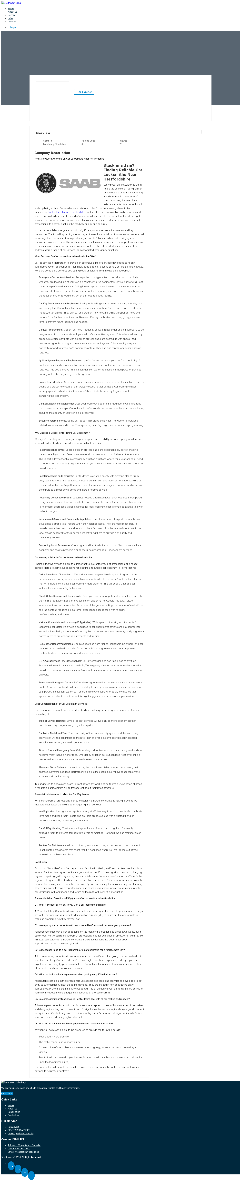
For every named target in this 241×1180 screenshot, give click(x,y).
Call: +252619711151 (19, 1148)
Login (13, 27)
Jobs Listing (14, 1112)
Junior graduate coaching (21, 1133)
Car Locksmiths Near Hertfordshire (67, 212)
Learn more (7, 1093)
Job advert (13, 1127)
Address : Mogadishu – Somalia (24, 1145)
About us (12, 11)
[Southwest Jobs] (11, 3)
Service (12, 15)
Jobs (10, 18)
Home (11, 8)
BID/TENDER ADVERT (19, 1130)
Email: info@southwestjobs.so (23, 1152)
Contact (12, 21)
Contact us (13, 1115)
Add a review (85, 92)
